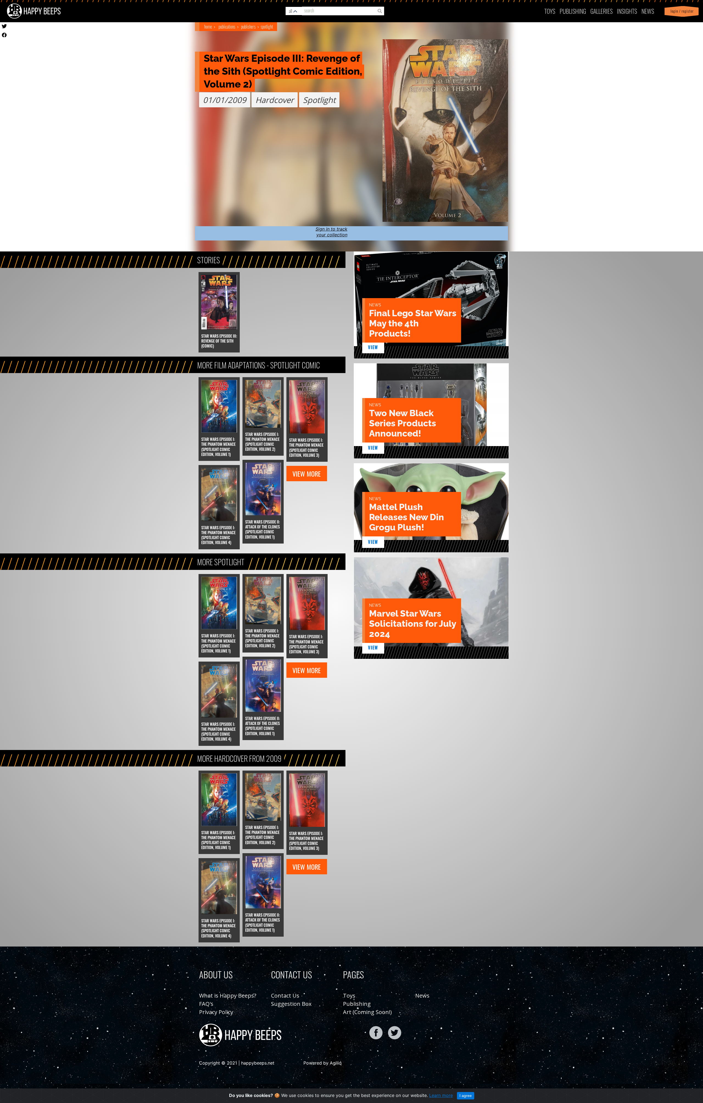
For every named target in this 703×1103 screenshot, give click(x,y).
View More (306, 473)
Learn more (441, 1095)
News (647, 10)
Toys (549, 10)
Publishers (248, 26)
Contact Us (285, 995)
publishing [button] (573, 10)
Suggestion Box (291, 1003)
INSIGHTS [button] (627, 10)
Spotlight (267, 26)
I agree (465, 1095)
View (373, 347)
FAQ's (206, 1003)
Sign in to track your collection (331, 231)
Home (208, 26)
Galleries (601, 10)
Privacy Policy (216, 1012)
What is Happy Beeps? (227, 995)
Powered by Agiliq (322, 1063)
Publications (227, 26)
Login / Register (681, 11)
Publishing (357, 1003)
